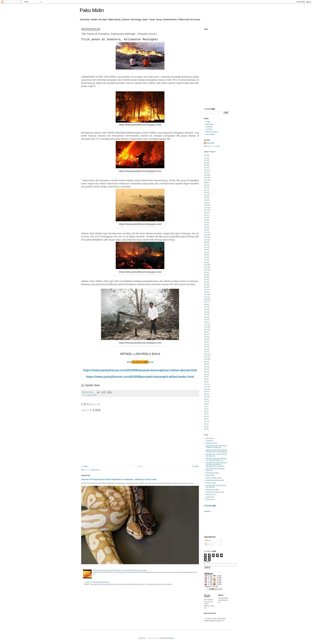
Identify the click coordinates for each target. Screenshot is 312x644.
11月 (205, 178)
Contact (208, 441)
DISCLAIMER (210, 134)
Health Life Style (91, 395)
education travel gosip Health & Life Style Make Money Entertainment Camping (216, 464)
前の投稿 (195, 466)
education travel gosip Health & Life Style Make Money (216, 459)
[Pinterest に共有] (111, 392)
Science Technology (212, 492)
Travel (208, 499)
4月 (205, 165)
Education (209, 443)
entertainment (210, 473)
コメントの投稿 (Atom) (92, 470)
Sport (207, 497)
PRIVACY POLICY (212, 132)
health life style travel (213, 480)
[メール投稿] (97, 392)
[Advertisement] (216, 67)
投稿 (208, 540)
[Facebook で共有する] (108, 392)
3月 (205, 168)
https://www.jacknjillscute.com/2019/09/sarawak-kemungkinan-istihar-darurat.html (140, 370)
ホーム (140, 466)
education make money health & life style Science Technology (216, 451)
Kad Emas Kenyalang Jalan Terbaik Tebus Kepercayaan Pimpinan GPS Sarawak (120, 570)
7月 (205, 158)
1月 (205, 173)
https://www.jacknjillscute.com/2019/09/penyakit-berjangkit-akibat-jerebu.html (140, 376)
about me (209, 438)
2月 (205, 170)
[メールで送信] (102, 392)
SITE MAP (209, 129)
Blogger (171, 638)
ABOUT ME (209, 124)
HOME (208, 122)
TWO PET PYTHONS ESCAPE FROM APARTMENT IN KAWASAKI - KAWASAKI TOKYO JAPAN (118, 480)
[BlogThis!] (104, 392)
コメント (210, 544)
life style (208, 483)
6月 (205, 160)
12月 (205, 175)
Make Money (210, 490)
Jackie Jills (210, 143)
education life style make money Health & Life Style (216, 446)
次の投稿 (85, 466)
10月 (205, 180)
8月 (205, 155)
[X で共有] (106, 392)
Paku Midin (92, 10)
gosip (208, 475)
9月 (205, 183)
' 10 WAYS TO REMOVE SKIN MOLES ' (97, 582)
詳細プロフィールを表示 (212, 146)
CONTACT (209, 127)
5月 (205, 163)
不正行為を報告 (210, 506)
